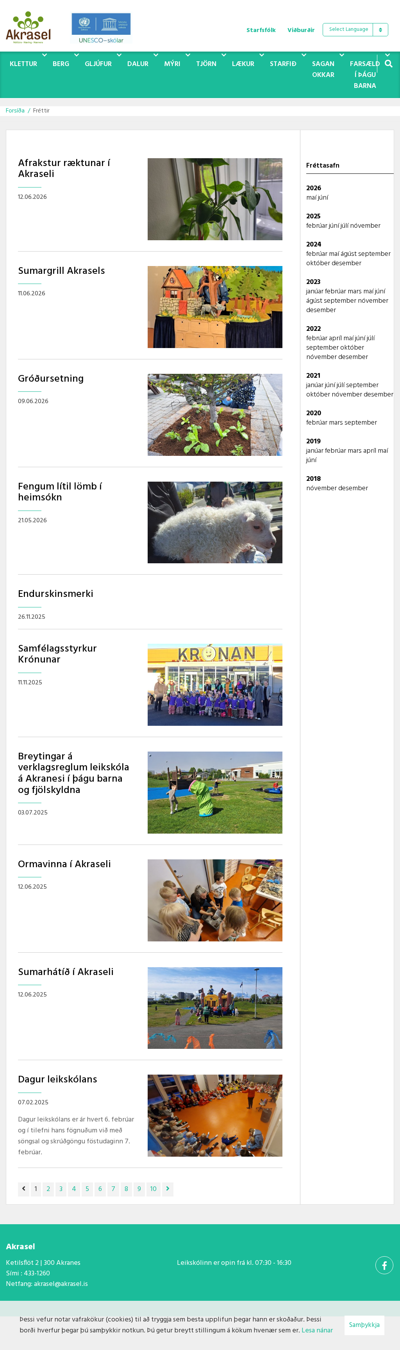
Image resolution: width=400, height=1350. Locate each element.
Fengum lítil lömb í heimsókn (60, 492)
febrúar (317, 226)
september (374, 254)
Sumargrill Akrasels (61, 271)
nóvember (365, 226)
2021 (313, 376)
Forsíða (15, 111)
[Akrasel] (32, 26)
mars (355, 291)
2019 (313, 441)
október (319, 263)
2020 (313, 413)
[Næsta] (167, 1189)
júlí (345, 226)
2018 (313, 479)
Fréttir (41, 111)
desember (346, 263)
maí (312, 198)
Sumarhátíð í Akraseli (66, 972)
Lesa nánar (317, 1330)
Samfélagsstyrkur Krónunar (57, 654)
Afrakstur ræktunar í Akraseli (64, 169)
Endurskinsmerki (55, 594)
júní (323, 198)
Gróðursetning (51, 379)
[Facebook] (384, 1265)
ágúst (349, 254)
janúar (315, 291)
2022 (313, 329)
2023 (313, 282)
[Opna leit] (388, 63)
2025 (313, 216)
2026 (313, 188)
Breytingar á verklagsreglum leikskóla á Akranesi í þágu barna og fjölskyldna (73, 773)
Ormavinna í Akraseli (64, 865)
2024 (313, 244)
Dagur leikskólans (57, 1080)
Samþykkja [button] (364, 1325)
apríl (336, 338)
